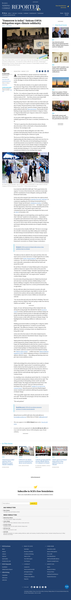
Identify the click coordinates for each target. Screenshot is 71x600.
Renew (61, 13)
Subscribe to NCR (51, 549)
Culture (20, 13)
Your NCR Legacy (28, 558)
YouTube (40, 587)
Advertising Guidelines (28, 591)
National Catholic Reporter (67, 587)
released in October (36, 203)
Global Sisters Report (9, 15)
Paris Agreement (31, 109)
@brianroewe (4, 84)
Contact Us (26, 567)
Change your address (29, 576)
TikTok (45, 587)
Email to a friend (45, 71)
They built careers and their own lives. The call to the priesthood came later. (60, 117)
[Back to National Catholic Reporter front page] (21, 8)
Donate (66, 14)
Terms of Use (35, 591)
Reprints (26, 579)
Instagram (43, 587)
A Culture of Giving (29, 554)
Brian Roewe (6, 467)
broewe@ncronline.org (6, 81)
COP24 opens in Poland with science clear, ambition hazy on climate (59, 462)
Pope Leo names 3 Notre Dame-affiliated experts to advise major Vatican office (60, 93)
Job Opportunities (28, 571)
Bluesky (32, 587)
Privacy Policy (50, 571)
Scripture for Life (6, 561)
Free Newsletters (51, 556)
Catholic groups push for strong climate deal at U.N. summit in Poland (43, 461)
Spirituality (33, 13)
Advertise (4, 580)
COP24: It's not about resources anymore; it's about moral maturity (26, 461)
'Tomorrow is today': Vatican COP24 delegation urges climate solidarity (8, 462)
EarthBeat (40, 13)
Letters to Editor (28, 574)
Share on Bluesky (37, 71)
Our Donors (27, 561)
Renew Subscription (52, 551)
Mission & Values (51, 569)
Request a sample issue (53, 561)
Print (48, 71)
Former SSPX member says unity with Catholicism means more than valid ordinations (60, 69)
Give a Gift (49, 554)
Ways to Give (27, 556)
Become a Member (28, 551)
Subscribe (66, 13)
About (48, 567)
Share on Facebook (40, 71)
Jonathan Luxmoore (41, 465)
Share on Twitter (42, 71)
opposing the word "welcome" (39, 199)
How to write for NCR (29, 569)
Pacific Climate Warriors (29, 258)
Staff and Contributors (52, 574)
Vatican (14, 13)
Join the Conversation (6, 87)
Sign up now (63, 7)
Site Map (46, 591)
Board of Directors (51, 576)
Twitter (34, 587)
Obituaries (4, 577)
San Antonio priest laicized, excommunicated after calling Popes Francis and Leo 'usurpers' (60, 44)
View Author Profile (5, 79)
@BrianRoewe (43, 417)
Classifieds (4, 575)
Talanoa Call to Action (22, 351)
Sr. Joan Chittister (24, 465)
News (9, 13)
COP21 (17, 212)
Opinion (26, 13)
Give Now (26, 549)
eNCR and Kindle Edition (53, 558)
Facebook (37, 587)
